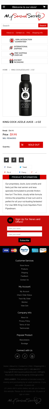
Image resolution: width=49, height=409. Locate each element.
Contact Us (20, 33)
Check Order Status (24, 295)
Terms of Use (24, 324)
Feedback (24, 276)
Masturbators (25, 340)
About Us (10, 33)
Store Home (24, 265)
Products (24, 269)
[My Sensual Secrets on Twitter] (6, 160)
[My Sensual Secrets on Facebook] (13, 160)
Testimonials (24, 328)
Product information (24, 177)
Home (5, 70)
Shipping (24, 272)
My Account (24, 291)
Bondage (24, 343)
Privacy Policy (24, 321)
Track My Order (24, 298)
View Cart (24, 305)
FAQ (28, 33)
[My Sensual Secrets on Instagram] (21, 160)
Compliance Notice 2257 (18, 369)
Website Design (21, 375)
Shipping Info (37, 33)
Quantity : (6, 147)
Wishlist (25, 302)
